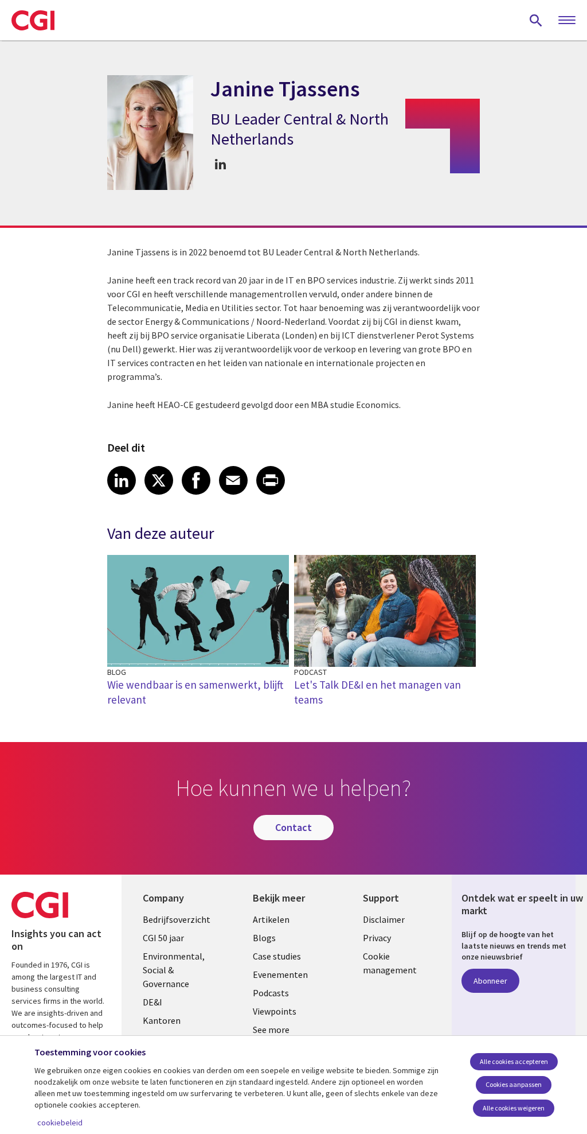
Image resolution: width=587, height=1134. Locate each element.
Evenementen (280, 974)
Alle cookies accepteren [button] (514, 1061)
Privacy (377, 937)
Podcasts (271, 993)
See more (271, 1029)
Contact (293, 827)
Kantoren (162, 1020)
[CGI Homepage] (32, 20)
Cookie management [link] (390, 963)
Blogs (264, 937)
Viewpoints (274, 1011)
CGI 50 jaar (163, 937)
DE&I (152, 1002)
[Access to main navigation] (567, 20)
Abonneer (490, 981)
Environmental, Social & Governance (174, 969)
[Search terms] (536, 20)
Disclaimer (384, 919)
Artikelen (271, 919)
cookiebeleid (60, 1122)
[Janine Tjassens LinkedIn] (220, 164)
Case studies (277, 956)
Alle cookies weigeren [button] (514, 1108)
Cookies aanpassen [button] (514, 1084)
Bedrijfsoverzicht (176, 919)
